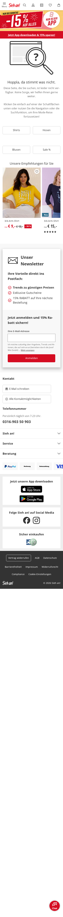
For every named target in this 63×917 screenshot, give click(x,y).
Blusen (16, 149)
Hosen (47, 130)
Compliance (18, 574)
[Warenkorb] (58, 5)
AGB (37, 557)
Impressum (32, 566)
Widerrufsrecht (50, 566)
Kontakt (8, 378)
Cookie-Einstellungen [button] (39, 574)
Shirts (16, 130)
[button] (4, 5)
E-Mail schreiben (17, 389)
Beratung (9, 453)
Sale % (47, 149)
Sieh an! (8, 433)
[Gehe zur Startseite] (14, 5)
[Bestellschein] (41, 5)
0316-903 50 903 (17, 421)
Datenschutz (50, 557)
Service (8, 443)
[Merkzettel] (50, 5)
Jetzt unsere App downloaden (31, 481)
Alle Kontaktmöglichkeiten (25, 399)
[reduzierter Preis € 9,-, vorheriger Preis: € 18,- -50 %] (22, 193)
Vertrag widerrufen (18, 557)
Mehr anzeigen (27, 350)
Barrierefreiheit (13, 566)
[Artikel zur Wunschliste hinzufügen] (36, 171)
